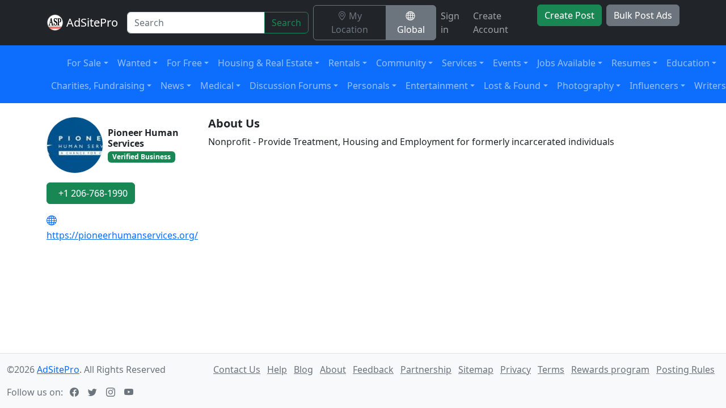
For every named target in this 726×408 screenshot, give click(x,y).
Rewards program (610, 369)
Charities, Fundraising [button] (98, 85)
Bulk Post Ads (643, 15)
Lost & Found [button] (512, 85)
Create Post (569, 15)
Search (286, 22)
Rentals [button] (344, 63)
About (333, 369)
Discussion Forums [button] (290, 85)
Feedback (373, 369)
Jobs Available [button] (566, 63)
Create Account (490, 23)
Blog (303, 369)
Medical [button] (217, 85)
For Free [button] (184, 63)
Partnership (425, 369)
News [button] (172, 85)
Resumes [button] (631, 63)
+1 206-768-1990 (93, 193)
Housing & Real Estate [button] (265, 63)
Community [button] (401, 63)
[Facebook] (75, 392)
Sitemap (475, 369)
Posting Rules (685, 369)
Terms (551, 369)
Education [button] (688, 63)
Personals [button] (368, 85)
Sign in (450, 23)
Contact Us (236, 369)
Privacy (515, 369)
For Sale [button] (84, 63)
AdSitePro (92, 22)
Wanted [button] (134, 63)
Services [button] (459, 63)
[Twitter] (93, 392)
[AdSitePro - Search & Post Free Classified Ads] (55, 22)
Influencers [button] (654, 85)
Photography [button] (585, 85)
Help (277, 369)
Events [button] (507, 63)
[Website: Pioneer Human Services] (54, 220)
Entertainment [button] (437, 85)
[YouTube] (130, 392)
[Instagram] (111, 392)
